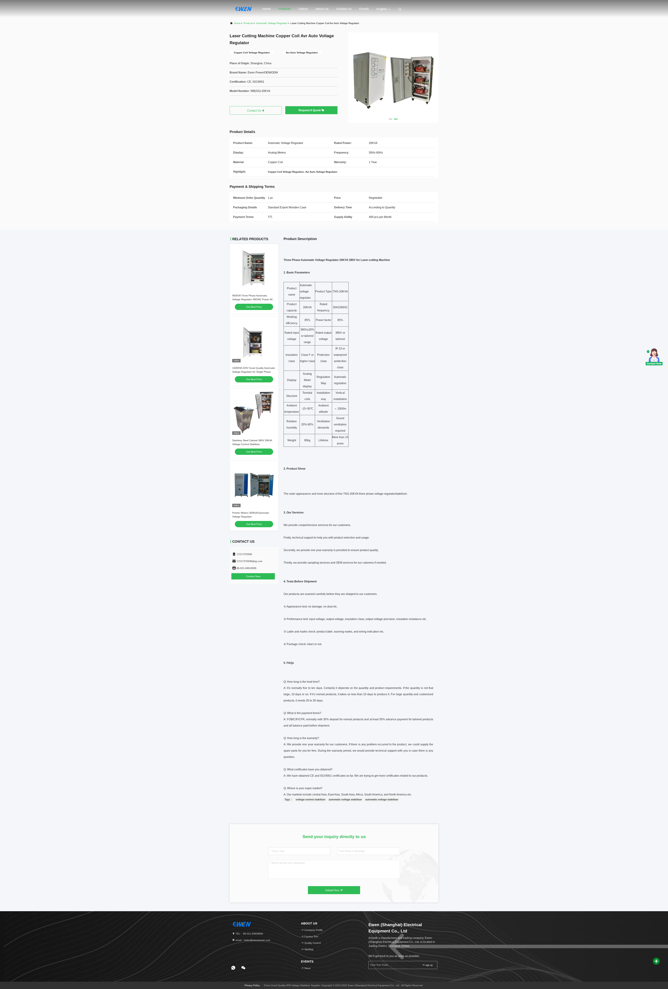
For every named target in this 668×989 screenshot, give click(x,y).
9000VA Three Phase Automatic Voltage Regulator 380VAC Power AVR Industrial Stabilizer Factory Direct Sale (253, 299)
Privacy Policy (252, 985)
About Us (322, 9)
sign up (429, 965)
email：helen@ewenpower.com (252, 940)
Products (284, 9)
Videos (303, 9)
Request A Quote (310, 110)
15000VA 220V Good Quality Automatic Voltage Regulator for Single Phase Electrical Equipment (253, 372)
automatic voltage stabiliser (345, 799)
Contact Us (344, 9)
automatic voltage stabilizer (381, 799)
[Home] (243, 8)
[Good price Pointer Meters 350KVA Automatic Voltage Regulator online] (254, 485)
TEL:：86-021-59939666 (249, 933)
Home (266, 9)
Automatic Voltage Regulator (272, 23)
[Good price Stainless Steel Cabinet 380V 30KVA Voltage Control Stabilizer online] (254, 413)
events (364, 9)
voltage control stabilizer (310, 799)
